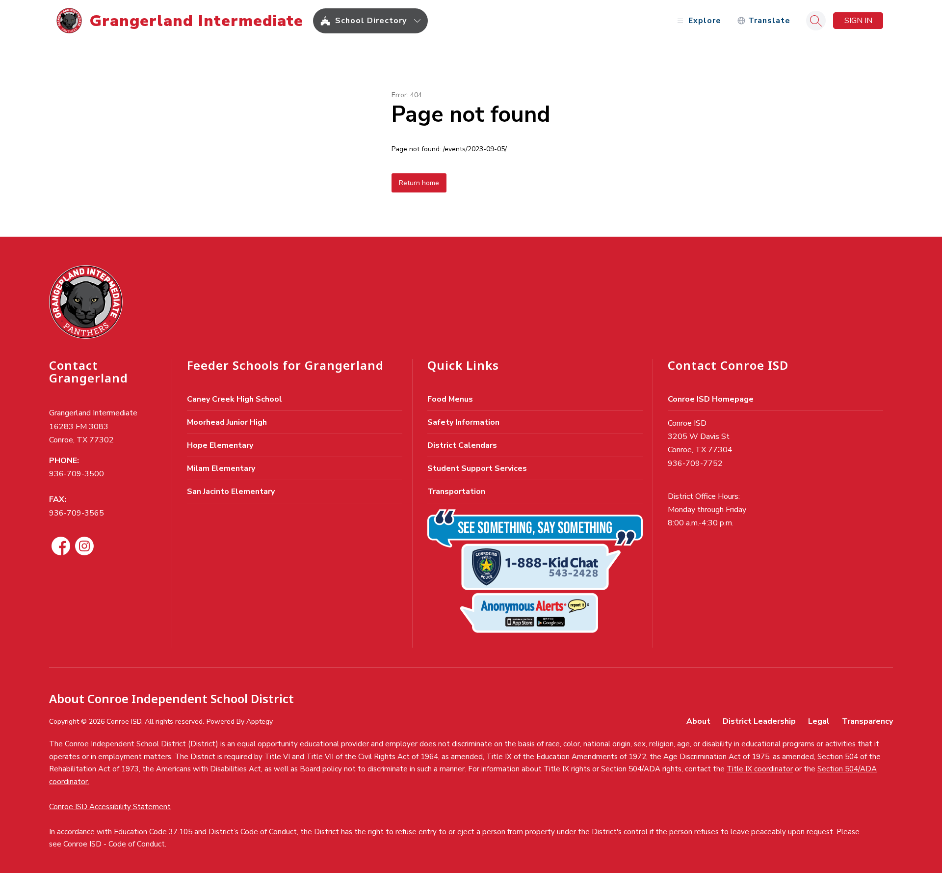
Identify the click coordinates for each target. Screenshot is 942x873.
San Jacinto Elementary (231, 491)
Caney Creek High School (234, 399)
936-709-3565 (76, 513)
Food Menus (450, 399)
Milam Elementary (221, 468)
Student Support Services (477, 468)
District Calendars (462, 445)
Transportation (456, 491)
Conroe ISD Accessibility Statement (110, 807)
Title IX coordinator (760, 769)
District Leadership (759, 721)
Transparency (867, 721)
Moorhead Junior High (227, 422)
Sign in (858, 20)
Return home (419, 183)
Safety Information (463, 422)
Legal (819, 721)
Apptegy (259, 721)
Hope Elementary (220, 445)
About (698, 721)
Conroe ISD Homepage (711, 399)
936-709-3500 (76, 473)
